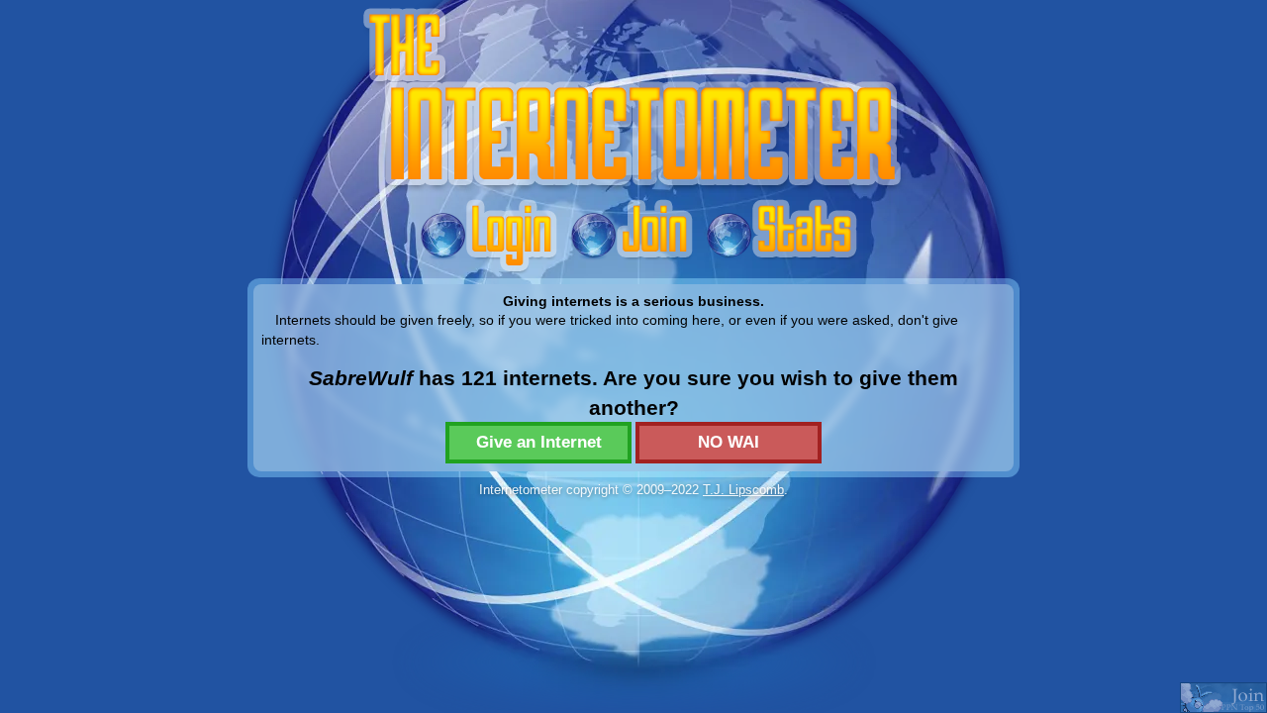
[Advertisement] (633, 547)
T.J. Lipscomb (743, 489)
